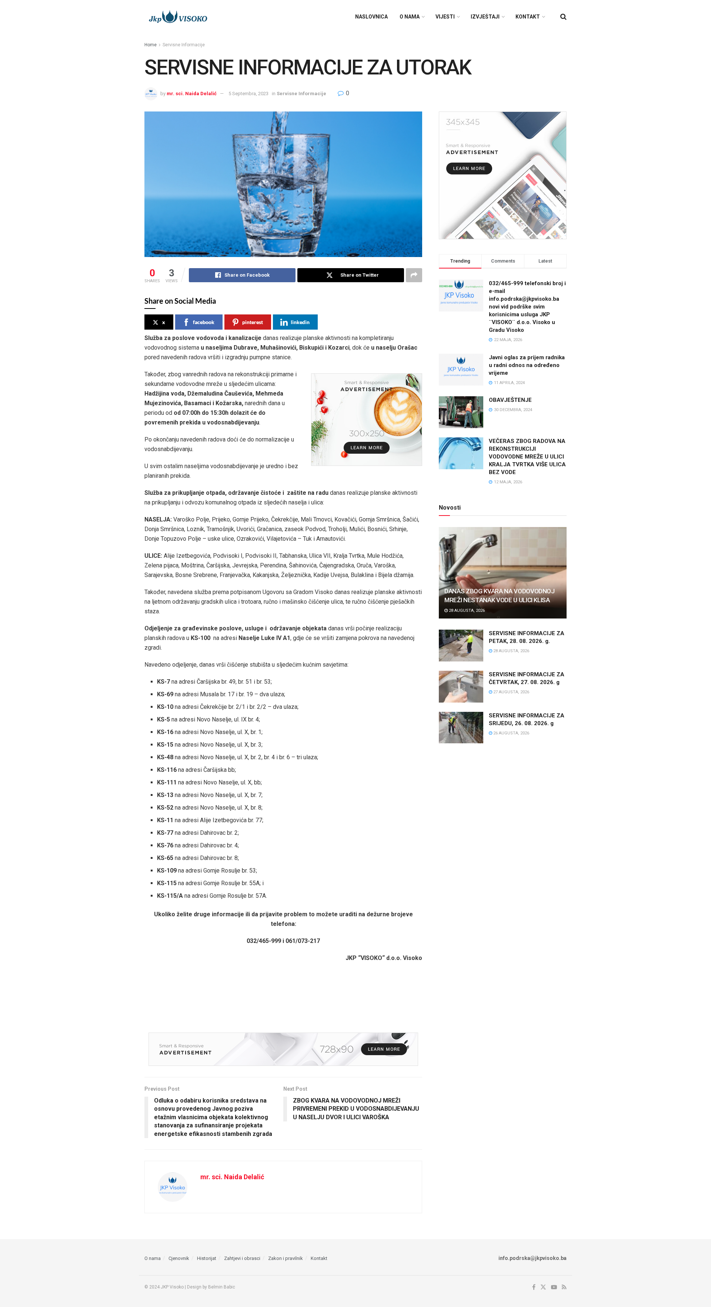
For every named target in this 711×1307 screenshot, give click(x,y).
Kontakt (527, 17)
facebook (203, 322)
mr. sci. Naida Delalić (192, 93)
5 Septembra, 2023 (248, 93)
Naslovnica (371, 17)
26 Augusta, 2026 (510, 733)
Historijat (206, 1258)
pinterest (252, 322)
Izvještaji (485, 17)
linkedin (300, 322)
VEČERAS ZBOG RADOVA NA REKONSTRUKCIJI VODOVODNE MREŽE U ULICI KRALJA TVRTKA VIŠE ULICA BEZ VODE (527, 457)
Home (150, 44)
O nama (410, 17)
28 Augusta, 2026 (466, 610)
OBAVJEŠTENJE (510, 400)
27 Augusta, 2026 (510, 692)
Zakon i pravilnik (285, 1258)
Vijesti (445, 17)
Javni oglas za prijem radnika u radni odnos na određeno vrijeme (527, 365)
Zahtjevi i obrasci (242, 1258)
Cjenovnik (178, 1258)
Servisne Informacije (184, 44)
